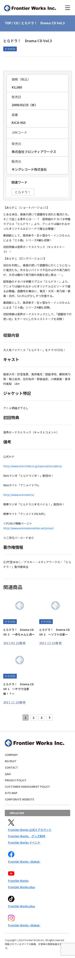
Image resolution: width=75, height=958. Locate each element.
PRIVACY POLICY (15, 780)
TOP (8, 22)
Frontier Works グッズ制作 (26, 836)
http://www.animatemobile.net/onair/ (28, 528)
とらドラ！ (23, 192)
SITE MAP (11, 793)
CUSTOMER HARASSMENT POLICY (27, 787)
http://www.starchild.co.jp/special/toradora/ (32, 466)
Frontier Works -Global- (24, 862)
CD (16, 22)
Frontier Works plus (21, 887)
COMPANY (11, 755)
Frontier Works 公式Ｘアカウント (30, 830)
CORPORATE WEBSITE (19, 799)
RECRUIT (11, 761)
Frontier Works (18, 881)
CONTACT (11, 767)
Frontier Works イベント (24, 842)
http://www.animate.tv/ (18, 495)
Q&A (8, 774)
